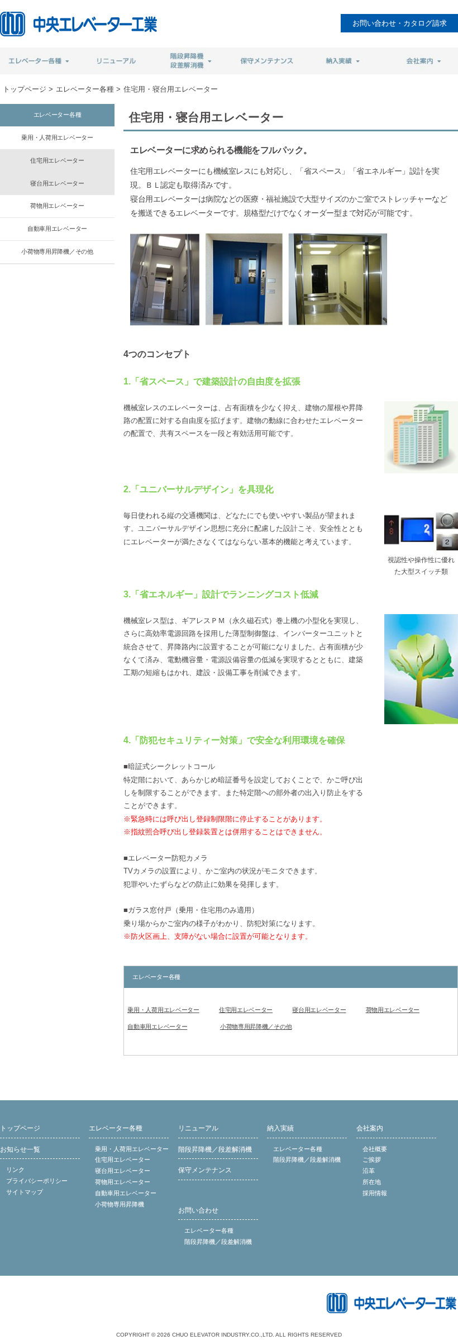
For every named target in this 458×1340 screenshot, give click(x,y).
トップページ (24, 89)
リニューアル (198, 1128)
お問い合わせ (198, 1210)
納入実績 (280, 1128)
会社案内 (369, 1128)
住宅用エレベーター (246, 1009)
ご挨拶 (371, 1159)
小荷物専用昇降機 (119, 1204)
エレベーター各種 (85, 89)
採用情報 (374, 1193)
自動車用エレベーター (157, 1026)
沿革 (368, 1170)
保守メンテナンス (205, 1170)
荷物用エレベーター (392, 1009)
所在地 (371, 1182)
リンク (15, 1169)
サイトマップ (24, 1192)
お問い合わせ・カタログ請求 (399, 23)
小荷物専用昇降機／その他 (256, 1026)
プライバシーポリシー (37, 1180)
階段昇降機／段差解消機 (215, 1149)
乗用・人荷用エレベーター (163, 1009)
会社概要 (374, 1149)
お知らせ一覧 (20, 1149)
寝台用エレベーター (319, 1009)
